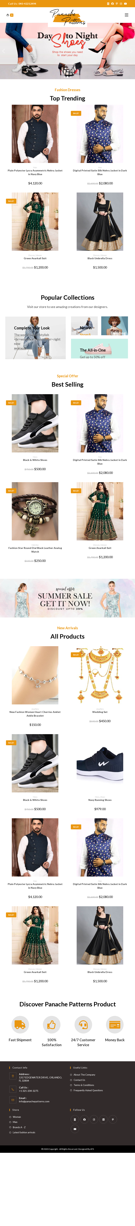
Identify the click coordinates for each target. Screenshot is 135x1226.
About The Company (84, 1074)
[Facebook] (84, 1119)
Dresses (31, 255)
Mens (35, 457)
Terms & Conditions (84, 1085)
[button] (4, 51)
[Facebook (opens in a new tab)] (112, 3)
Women (39, 255)
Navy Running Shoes (100, 799)
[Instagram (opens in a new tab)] (121, 3)
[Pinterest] (113, 1119)
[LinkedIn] (103, 1119)
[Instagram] (94, 1119)
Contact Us (79, 1080)
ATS (92, 1149)
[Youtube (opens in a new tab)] (125, 3)
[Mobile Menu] (126, 15)
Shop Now (20, 348)
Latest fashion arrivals (24, 1132)
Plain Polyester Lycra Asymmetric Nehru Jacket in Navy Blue (35, 172)
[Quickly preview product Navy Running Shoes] (129, 740)
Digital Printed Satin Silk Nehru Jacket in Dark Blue (100, 172)
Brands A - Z (19, 1127)
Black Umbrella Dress (100, 258)
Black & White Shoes (35, 459)
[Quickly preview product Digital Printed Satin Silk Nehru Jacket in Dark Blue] (129, 110)
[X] (75, 1119)
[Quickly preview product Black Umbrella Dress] (129, 198)
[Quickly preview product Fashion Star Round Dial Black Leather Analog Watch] (64, 488)
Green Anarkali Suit (35, 258)
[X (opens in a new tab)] (108, 3)
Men (35, 167)
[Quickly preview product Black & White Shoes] (64, 400)
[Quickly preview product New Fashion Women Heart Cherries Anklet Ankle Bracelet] (64, 652)
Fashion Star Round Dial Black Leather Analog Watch (35, 549)
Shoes (102, 797)
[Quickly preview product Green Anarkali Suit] (64, 198)
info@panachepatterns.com (34, 1101)
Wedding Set (100, 711)
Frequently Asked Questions (88, 1090)
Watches (35, 545)
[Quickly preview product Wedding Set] (129, 652)
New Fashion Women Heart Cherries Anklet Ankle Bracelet (35, 713)
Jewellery (35, 709)
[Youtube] (75, 1129)
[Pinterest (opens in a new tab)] (117, 3)
